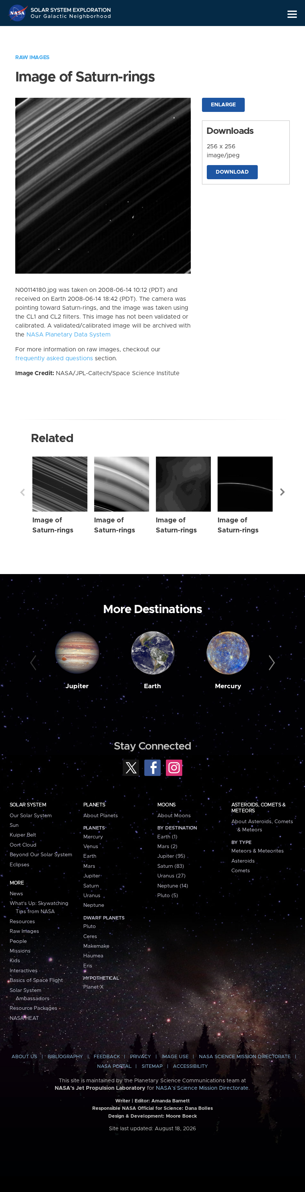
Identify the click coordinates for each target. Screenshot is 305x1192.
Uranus (91, 895)
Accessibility (190, 1066)
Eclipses (19, 864)
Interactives (24, 970)
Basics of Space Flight (36, 980)
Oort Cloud (23, 845)
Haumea (93, 956)
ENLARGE (223, 104)
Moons (166, 805)
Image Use (175, 1056)
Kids (15, 960)
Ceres (90, 936)
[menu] (292, 14)
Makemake (96, 946)
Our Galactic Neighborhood (71, 17)
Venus (90, 846)
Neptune (93, 905)
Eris (87, 966)
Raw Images (32, 57)
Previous (22, 492)
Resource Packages (33, 1008)
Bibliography (65, 1056)
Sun (14, 825)
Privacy (140, 1056)
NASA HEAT (24, 1018)
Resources (22, 921)
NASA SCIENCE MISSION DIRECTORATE (244, 1056)
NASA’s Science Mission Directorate (202, 1088)
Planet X (93, 987)
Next (282, 492)
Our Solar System (31, 815)
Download (232, 172)
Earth (152, 686)
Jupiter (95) (171, 856)
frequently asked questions (54, 358)
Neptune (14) (172, 886)
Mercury (228, 686)
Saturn (91, 886)
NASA (18, 13)
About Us (24, 1056)
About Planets (100, 815)
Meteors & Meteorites (257, 851)
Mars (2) (167, 846)
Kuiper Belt (23, 835)
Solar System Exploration (71, 8)
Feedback (107, 1056)
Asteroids (243, 861)
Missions (20, 951)
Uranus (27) (171, 876)
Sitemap (152, 1066)
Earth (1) (167, 837)
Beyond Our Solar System (41, 854)
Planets (94, 805)
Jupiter (77, 686)
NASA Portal (114, 1066)
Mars (89, 866)
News (16, 893)
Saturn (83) (170, 866)
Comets (240, 870)
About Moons (174, 815)
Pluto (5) (167, 895)
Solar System (28, 805)
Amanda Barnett (170, 1101)
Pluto (89, 926)
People (18, 941)
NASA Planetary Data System (68, 335)
